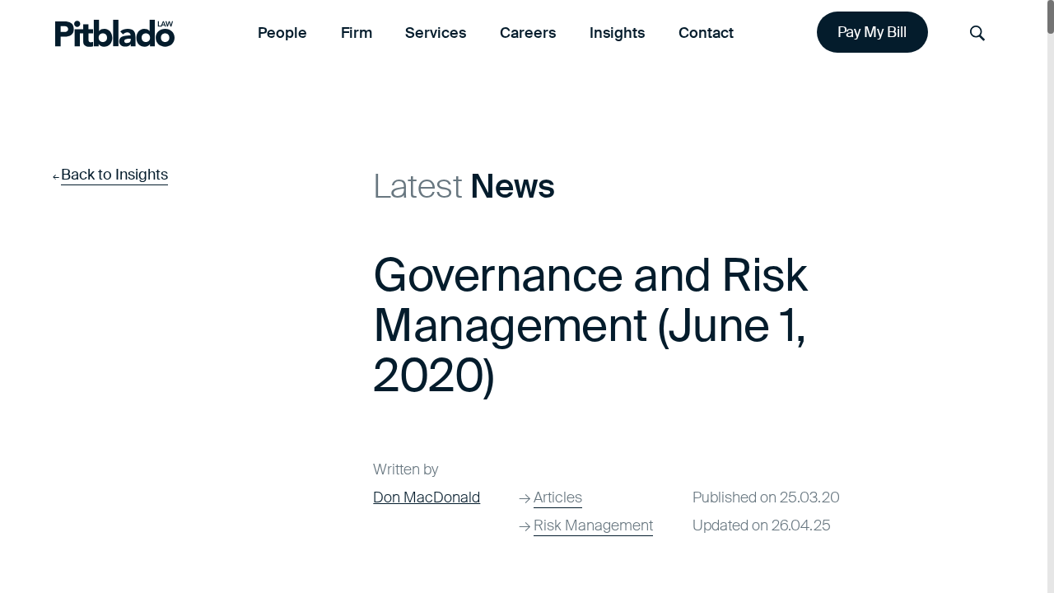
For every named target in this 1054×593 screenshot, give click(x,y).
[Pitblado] (115, 33)
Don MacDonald (426, 497)
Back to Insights (114, 174)
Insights (617, 33)
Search (978, 33)
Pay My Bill (872, 32)
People (282, 33)
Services (435, 33)
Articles (558, 497)
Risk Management (593, 525)
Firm (356, 33)
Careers (528, 33)
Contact (706, 33)
